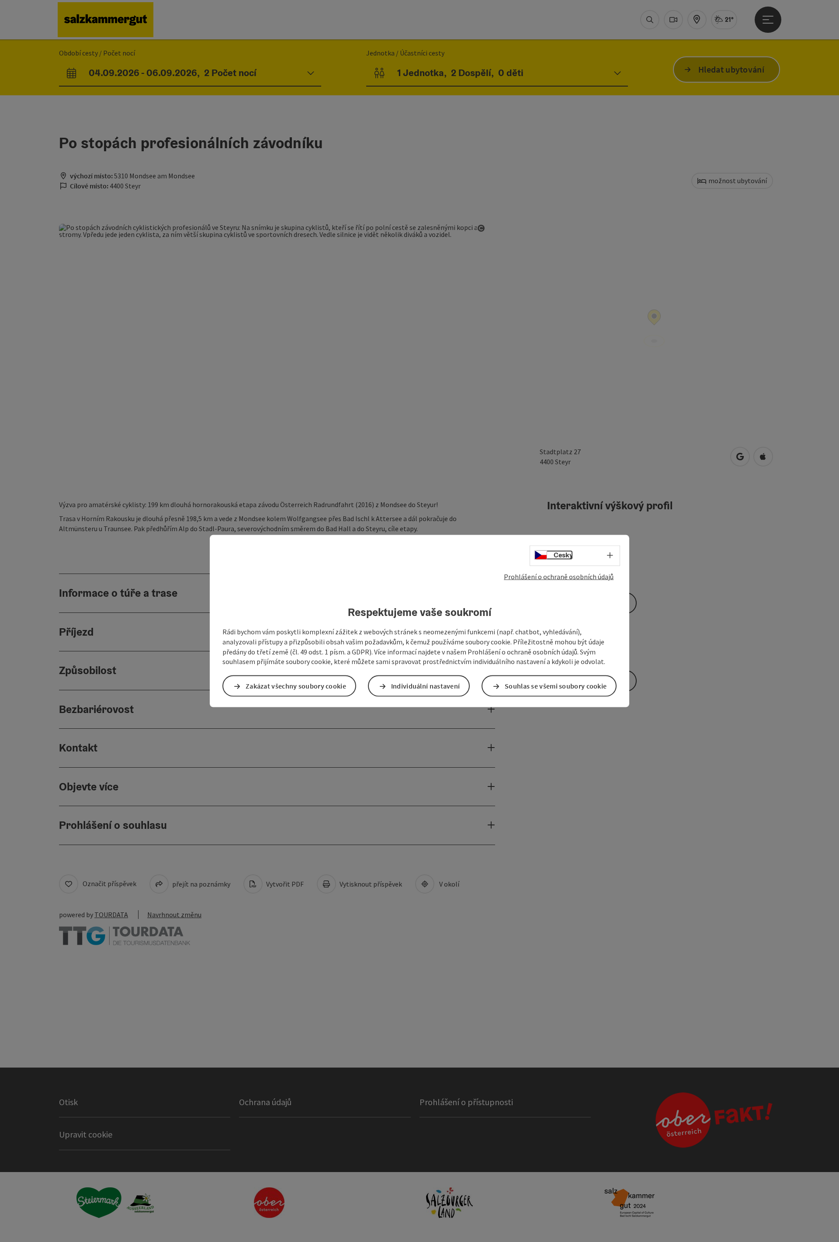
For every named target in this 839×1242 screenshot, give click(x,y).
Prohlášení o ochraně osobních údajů (559, 576)
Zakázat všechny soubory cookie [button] (296, 686)
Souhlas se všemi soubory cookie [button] (556, 686)
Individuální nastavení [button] (425, 686)
